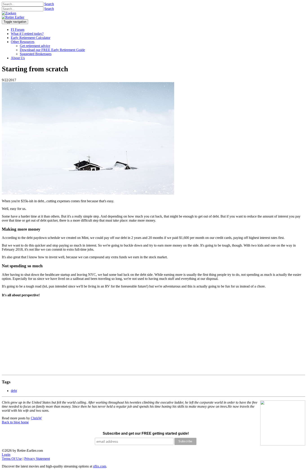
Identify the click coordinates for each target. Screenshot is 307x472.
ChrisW (36, 418)
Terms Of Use (12, 459)
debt (14, 391)
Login (6, 454)
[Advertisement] (136, 337)
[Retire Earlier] (13, 17)
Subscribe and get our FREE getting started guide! (146, 433)
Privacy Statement (37, 459)
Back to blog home (15, 422)
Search (49, 4)
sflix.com (99, 466)
